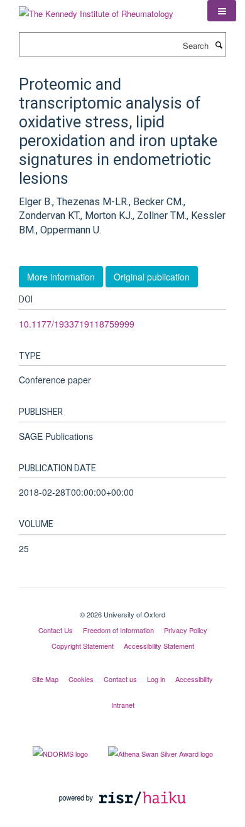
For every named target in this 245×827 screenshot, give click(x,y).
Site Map (45, 679)
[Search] (219, 44)
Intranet (122, 705)
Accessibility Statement (159, 646)
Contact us (120, 679)
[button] (221, 10)
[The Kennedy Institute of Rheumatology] (96, 9)
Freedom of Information (118, 630)
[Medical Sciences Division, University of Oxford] (122, 603)
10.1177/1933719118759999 (76, 323)
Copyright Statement (83, 646)
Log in (156, 679)
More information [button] (61, 276)
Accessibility (194, 679)
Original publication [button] (152, 276)
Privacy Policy (185, 630)
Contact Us (55, 630)
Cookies (81, 679)
